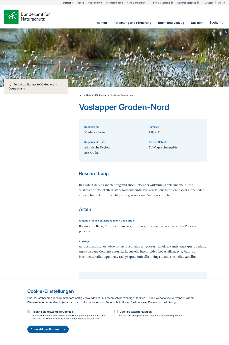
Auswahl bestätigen (44, 329)
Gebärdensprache (186, 2)
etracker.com (71, 302)
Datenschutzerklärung (162, 302)
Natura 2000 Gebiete (96, 95)
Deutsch (209, 2)
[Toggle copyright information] (226, 31)
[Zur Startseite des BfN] (32, 16)
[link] (101, 23)
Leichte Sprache (161, 2)
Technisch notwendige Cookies (52, 311)
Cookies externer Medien (136, 311)
